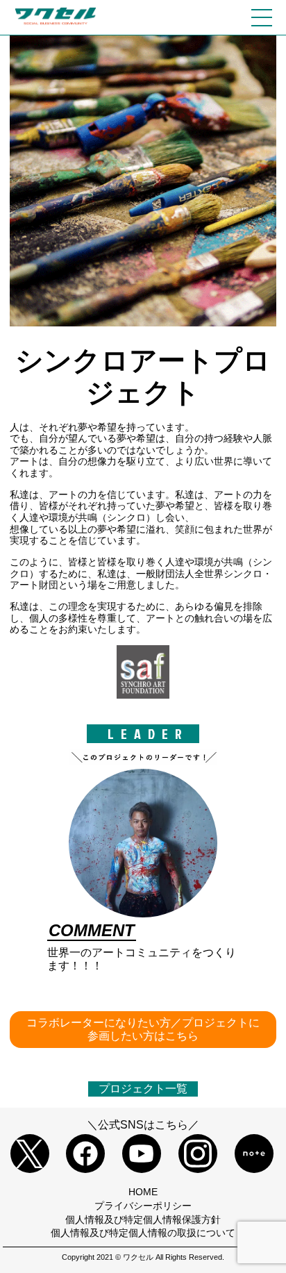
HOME (143, 1191)
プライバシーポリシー (143, 1205)
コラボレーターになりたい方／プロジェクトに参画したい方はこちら (143, 1029)
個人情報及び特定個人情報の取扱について (143, 1232)
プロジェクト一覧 (143, 1089)
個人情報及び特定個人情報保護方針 (143, 1219)
